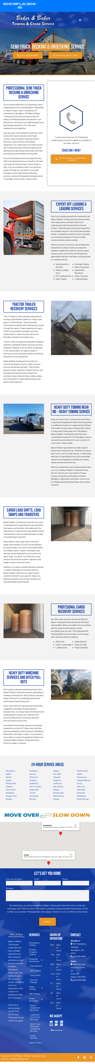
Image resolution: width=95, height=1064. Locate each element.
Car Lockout (35, 970)
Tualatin (9, 786)
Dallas (79, 774)
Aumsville (34, 796)
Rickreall (81, 792)
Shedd (56, 799)
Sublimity (34, 783)
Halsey (56, 789)
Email (37, 879)
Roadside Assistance (34, 960)
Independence (83, 780)
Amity (79, 783)
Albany (56, 770)
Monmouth (82, 777)
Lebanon (57, 780)
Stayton (33, 780)
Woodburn (10, 770)
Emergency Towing (34, 943)
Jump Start (35, 975)
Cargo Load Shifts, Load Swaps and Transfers (24, 512)
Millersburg (58, 796)
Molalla (9, 799)
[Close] (75, 825)
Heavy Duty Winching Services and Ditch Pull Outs (24, 677)
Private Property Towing (33, 952)
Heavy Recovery (33, 999)
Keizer (9, 777)
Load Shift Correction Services (35, 1017)
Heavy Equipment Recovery (35, 1007)
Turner (33, 792)
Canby (8, 780)
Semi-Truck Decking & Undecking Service (35, 1027)
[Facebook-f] (78, 1057)
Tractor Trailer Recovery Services (23, 306)
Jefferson (57, 783)
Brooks (33, 799)
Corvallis (57, 774)
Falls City (81, 786)
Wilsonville (11, 783)
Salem (8, 774)
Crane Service (33, 1036)
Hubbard (33, 770)
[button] (60, 834)
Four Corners (36, 786)
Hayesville (34, 789)
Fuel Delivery (36, 966)
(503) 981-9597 (71, 150)
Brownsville (58, 792)
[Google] (84, 1057)
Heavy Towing (32, 987)
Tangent (57, 777)
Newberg (10, 792)
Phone (65, 879)
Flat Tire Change (34, 981)
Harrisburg (58, 786)
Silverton (34, 777)
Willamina (81, 796)
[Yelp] (91, 1057)
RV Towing (35, 993)
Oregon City (11, 796)
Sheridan (81, 789)
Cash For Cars (35, 1042)
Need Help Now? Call (15, 4)
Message (10, 888)
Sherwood (10, 789)
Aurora (33, 774)
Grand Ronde (83, 799)
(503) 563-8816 (79, 980)
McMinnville (82, 770)
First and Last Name (14, 879)
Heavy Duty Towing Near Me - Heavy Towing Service (71, 409)
